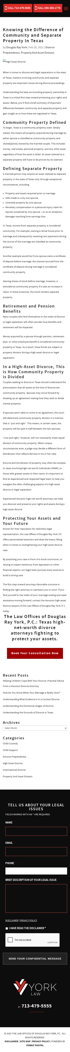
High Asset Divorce (13, 763)
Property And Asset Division (37, 52)
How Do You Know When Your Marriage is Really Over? (31, 693)
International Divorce (14, 770)
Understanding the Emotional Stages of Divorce (28, 706)
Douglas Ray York (16, 47)
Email (10, 842)
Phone (11, 863)
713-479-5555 (37, 1006)
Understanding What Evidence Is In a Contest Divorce (31, 699)
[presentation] (32, 940)
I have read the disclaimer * (27, 928)
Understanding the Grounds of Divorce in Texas (28, 712)
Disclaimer (11, 1041)
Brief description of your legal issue (32, 879)
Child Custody (10, 743)
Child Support (10, 750)
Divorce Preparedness (14, 757)
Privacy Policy (41, 1041)
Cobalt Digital (35, 1045)
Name (10, 822)
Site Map (25, 1041)
